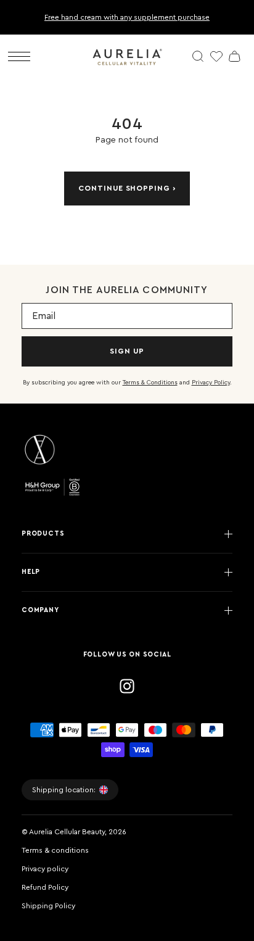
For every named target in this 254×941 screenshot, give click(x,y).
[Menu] (19, 56)
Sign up (127, 351)
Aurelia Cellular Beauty (67, 831)
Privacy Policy (211, 382)
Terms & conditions (55, 850)
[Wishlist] (216, 56)
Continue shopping (124, 188)
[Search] (198, 56)
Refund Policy (45, 887)
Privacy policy (45, 869)
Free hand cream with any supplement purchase (127, 17)
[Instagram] (127, 686)
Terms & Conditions (150, 382)
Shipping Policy (48, 906)
